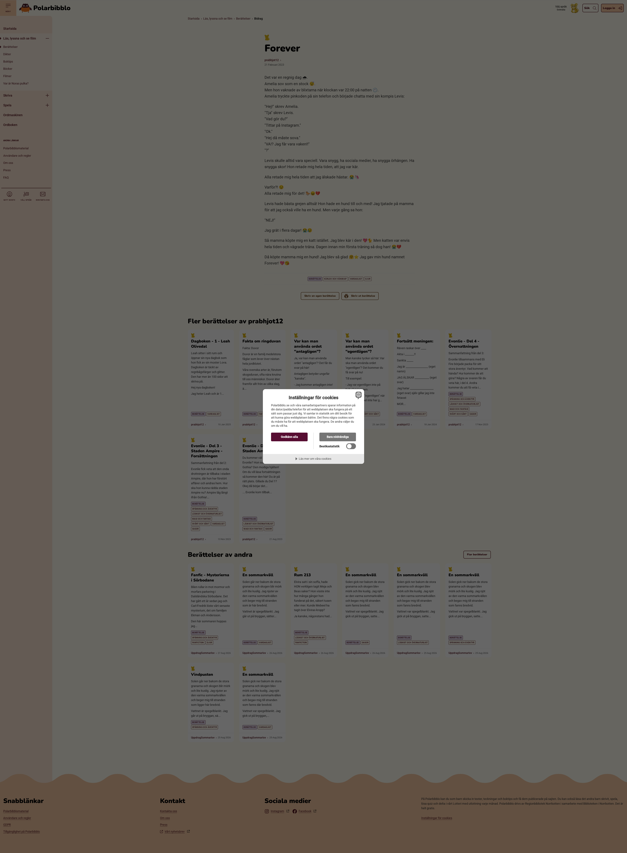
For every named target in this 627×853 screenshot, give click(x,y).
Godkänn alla (289, 437)
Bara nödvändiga (338, 437)
